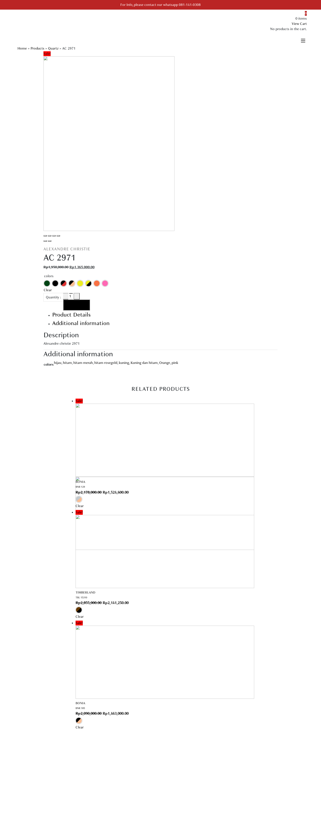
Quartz (53, 48)
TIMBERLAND (85, 592)
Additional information (81, 323)
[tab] (165, 314)
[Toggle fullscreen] (54, 235)
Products (37, 48)
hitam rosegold (105, 362)
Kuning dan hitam (144, 362)
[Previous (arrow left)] (45, 241)
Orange (164, 362)
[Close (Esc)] (45, 235)
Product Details (71, 314)
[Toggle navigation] (303, 40)
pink (175, 362)
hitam (67, 362)
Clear (48, 290)
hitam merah (83, 362)
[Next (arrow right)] (49, 241)
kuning (124, 362)
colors (49, 276)
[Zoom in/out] (58, 235)
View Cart (299, 23)
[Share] (49, 235)
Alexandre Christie (66, 249)
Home (22, 48)
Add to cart (76, 305)
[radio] (47, 283)
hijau (57, 362)
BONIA (80, 482)
